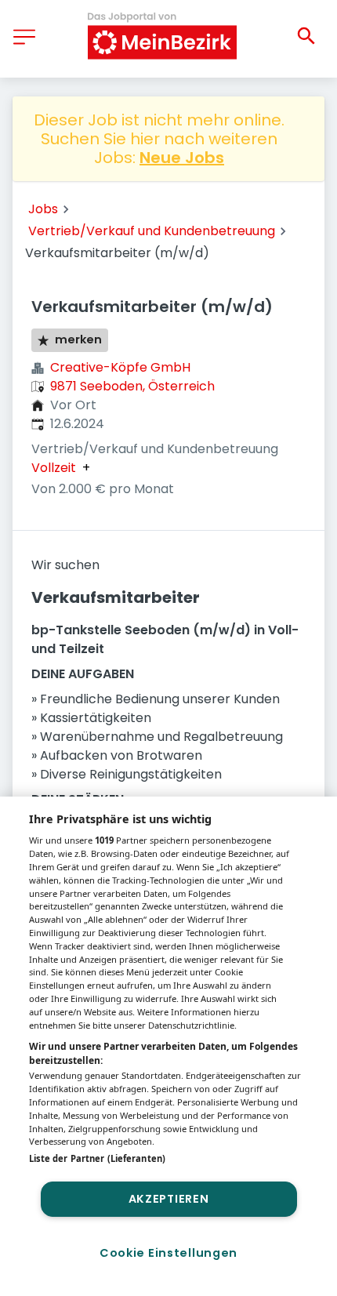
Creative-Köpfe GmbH (120, 367)
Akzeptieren (169, 1199)
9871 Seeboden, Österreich (132, 386)
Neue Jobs (182, 158)
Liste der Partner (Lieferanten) (97, 1158)
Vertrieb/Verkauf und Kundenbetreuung (151, 231)
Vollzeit (53, 468)
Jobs (43, 209)
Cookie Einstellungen (168, 1253)
